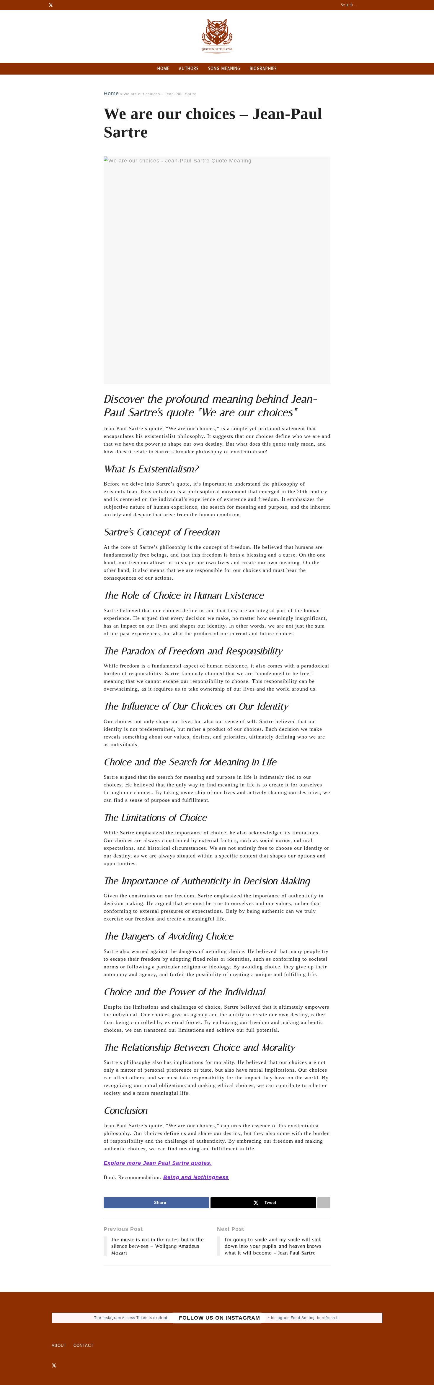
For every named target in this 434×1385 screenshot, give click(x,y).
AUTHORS (189, 68)
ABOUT (59, 1345)
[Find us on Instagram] (64, 1365)
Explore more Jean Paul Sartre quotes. (158, 1163)
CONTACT (84, 1345)
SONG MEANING (224, 68)
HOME (163, 68)
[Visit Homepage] (217, 36)
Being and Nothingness (196, 1177)
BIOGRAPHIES (263, 68)
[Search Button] (382, 5)
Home (111, 93)
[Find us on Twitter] (54, 1365)
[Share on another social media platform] (323, 1202)
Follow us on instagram (218, 1318)
